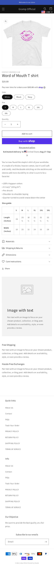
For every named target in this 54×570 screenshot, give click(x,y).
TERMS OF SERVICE (13, 449)
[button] (3, 9)
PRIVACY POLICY (12, 431)
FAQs (7, 419)
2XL (38, 107)
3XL (6, 113)
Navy (30, 97)
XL (29, 107)
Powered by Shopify (33, 563)
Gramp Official (23, 563)
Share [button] (7, 268)
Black (19, 97)
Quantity (5, 119)
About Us (9, 408)
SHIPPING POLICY (12, 443)
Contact (8, 413)
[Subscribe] (46, 542)
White (7, 97)
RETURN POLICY (12, 437)
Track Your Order (12, 425)
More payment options (27, 147)
